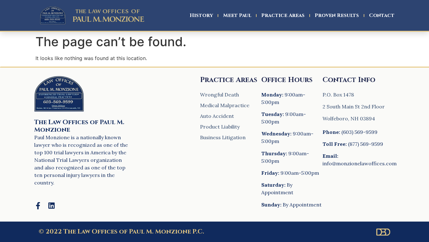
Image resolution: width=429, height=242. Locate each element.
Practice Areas (283, 15)
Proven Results (337, 15)
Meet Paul (237, 15)
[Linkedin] (51, 205)
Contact (381, 15)
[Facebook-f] (37, 205)
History (201, 15)
